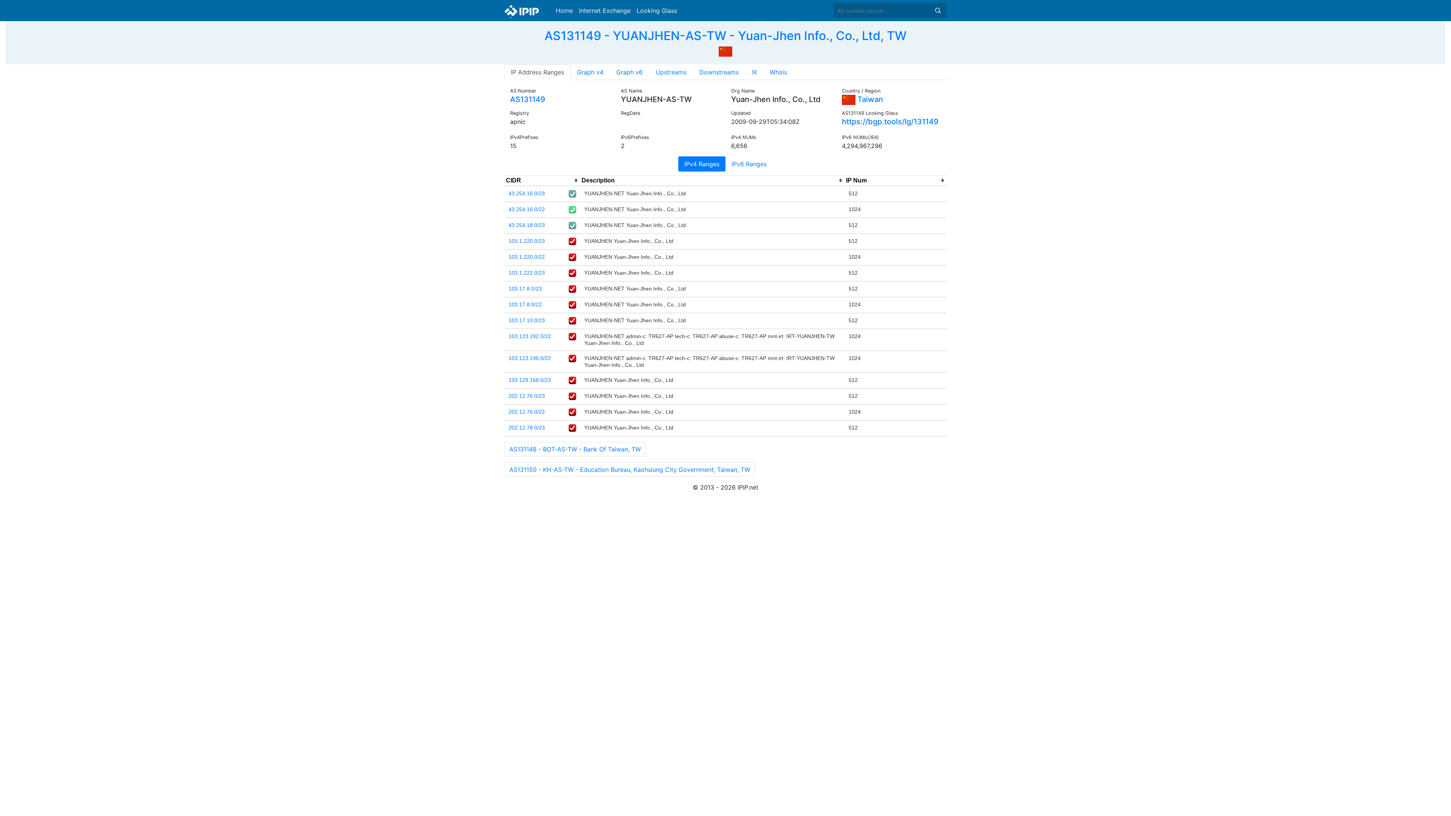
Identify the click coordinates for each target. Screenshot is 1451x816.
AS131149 (527, 99)
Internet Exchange (605, 10)
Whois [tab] (778, 72)
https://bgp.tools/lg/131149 (890, 121)
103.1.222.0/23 (527, 273)
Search (938, 10)
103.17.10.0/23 (527, 320)
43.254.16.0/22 (527, 209)
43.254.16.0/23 (527, 193)
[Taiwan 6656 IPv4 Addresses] (725, 50)
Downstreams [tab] (719, 72)
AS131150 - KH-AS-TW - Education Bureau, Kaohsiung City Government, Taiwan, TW (629, 469)
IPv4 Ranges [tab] (701, 164)
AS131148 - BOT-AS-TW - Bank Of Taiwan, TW (575, 449)
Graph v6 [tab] (629, 72)
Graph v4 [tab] (590, 72)
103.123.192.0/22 (530, 336)
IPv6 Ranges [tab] (749, 164)
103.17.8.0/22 (525, 304)
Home (564, 10)
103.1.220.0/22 (527, 257)
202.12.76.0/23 (527, 396)
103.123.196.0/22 (530, 358)
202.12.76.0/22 (527, 412)
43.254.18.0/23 (527, 225)
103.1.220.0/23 (527, 241)
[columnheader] (542, 180)
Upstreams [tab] (671, 72)
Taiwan (869, 99)
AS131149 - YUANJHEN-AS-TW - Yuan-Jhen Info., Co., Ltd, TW (725, 35)
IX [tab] (754, 72)
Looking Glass (657, 10)
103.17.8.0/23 (525, 289)
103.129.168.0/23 (530, 380)
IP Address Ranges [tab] (537, 72)
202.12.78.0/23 (527, 428)
